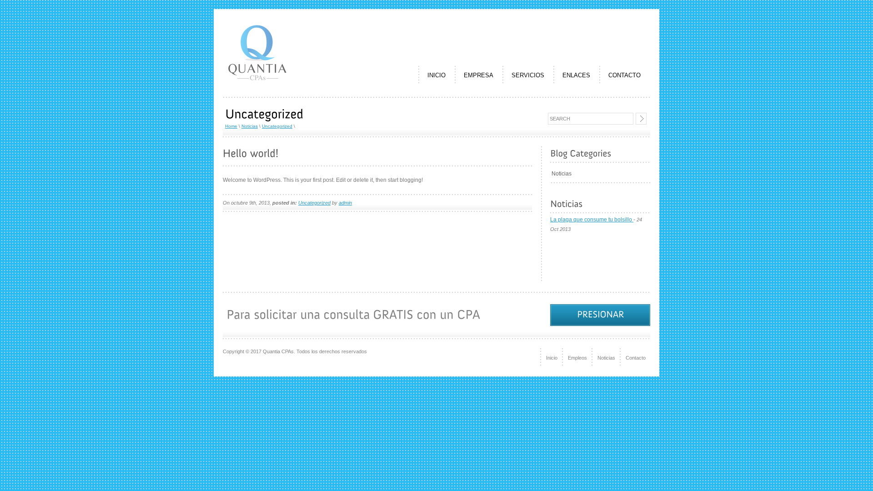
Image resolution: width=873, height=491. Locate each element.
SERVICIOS (528, 75)
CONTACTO (624, 75)
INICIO (436, 75)
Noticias (249, 126)
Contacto (636, 358)
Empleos (577, 358)
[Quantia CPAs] (257, 85)
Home (231, 126)
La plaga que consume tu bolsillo (591, 219)
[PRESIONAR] (600, 315)
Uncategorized (277, 126)
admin (345, 202)
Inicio (551, 358)
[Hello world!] (251, 153)
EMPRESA (478, 75)
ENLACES (576, 75)
